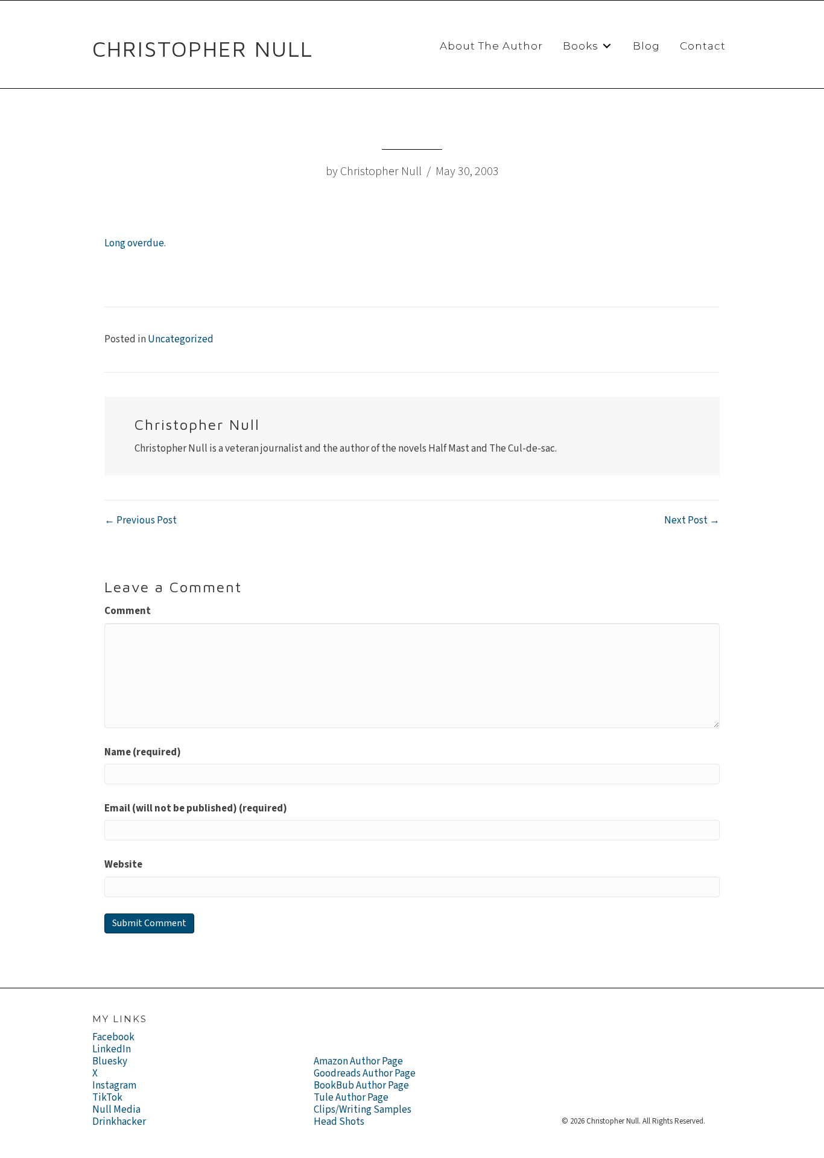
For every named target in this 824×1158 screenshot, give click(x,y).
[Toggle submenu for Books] (607, 46)
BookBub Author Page (361, 1085)
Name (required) (142, 752)
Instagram (114, 1085)
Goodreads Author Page (365, 1073)
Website (123, 864)
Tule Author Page (351, 1097)
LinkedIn (111, 1049)
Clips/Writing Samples (362, 1109)
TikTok (107, 1097)
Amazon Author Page (358, 1061)
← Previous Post (140, 520)
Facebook (113, 1037)
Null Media (116, 1109)
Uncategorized (181, 339)
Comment (127, 611)
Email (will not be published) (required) (195, 808)
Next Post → (692, 520)
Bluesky (109, 1061)
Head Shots (339, 1122)
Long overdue (134, 243)
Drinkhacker (119, 1122)
